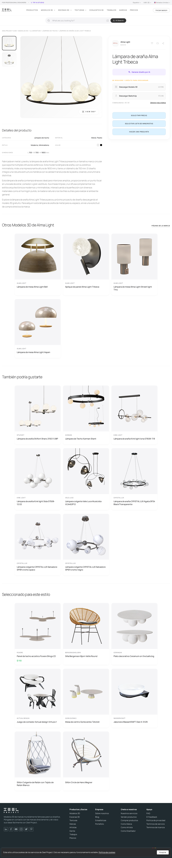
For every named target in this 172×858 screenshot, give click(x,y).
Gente (72, 831)
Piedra (99, 138)
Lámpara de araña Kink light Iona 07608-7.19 (134, 438)
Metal (93, 138)
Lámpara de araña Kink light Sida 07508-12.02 (36, 503)
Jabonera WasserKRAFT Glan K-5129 (131, 721)
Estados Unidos (162, 2)
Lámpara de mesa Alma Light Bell (32, 286)
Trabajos (111, 10)
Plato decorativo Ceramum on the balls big (134, 656)
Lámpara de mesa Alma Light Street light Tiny (133, 288)
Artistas (73, 827)
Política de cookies (107, 852)
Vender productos (129, 817)
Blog (97, 817)
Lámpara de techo (41, 138)
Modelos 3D (47, 10)
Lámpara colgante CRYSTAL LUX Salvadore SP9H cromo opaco (37, 568)
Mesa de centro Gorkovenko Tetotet (82, 721)
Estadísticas (100, 820)
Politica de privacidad (155, 820)
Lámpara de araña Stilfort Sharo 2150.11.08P (37, 438)
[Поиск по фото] (107, 20)
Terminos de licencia (155, 827)
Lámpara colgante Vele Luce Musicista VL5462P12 (83, 503)
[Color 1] (98, 145)
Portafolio (99, 824)
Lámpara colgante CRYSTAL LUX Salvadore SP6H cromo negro (85, 568)
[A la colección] (157, 43)
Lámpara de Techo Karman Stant (80, 438)
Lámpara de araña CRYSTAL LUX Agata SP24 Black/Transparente (134, 503)
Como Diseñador (128, 831)
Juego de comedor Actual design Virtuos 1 (37, 721)
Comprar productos (129, 820)
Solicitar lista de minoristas (139, 123)
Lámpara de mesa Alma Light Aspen (33, 352)
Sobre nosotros (102, 813)
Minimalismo (44, 145)
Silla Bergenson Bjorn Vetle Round (81, 656)
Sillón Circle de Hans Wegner (78, 782)
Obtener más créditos (158, 102)
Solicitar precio (139, 115)
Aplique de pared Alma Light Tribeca (82, 286)
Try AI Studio (38, 2)
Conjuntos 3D (96, 10)
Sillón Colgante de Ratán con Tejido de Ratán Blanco (35, 784)
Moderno (34, 145)
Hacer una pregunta (139, 132)
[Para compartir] (163, 43)
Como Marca (126, 824)
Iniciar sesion (161, 10)
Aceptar (162, 852)
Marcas (123, 10)
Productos (32, 10)
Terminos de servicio (155, 824)
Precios (134, 10)
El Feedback (151, 817)
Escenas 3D (63, 10)
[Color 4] (101, 145)
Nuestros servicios (129, 813)
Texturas (79, 10)
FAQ (148, 813)
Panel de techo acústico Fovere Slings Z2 (36, 656)
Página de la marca (161, 226)
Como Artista (127, 827)
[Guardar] (152, 43)
